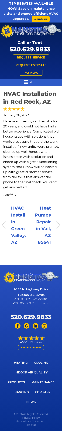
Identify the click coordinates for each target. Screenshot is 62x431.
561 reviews (36, 342)
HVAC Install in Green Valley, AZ (18, 225)
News (31, 402)
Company (43, 392)
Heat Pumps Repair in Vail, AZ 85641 (42, 225)
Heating (21, 362)
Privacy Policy (31, 417)
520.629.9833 (29, 49)
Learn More (41, 19)
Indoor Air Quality (31, 372)
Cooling (41, 362)
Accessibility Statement (31, 421)
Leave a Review (31, 347)
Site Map (31, 424)
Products (16, 382)
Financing (20, 392)
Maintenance (42, 382)
